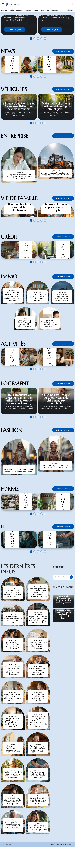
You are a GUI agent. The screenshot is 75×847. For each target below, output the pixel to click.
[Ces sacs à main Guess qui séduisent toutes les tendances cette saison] (19, 457)
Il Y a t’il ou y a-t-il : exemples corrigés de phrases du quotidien (38, 828)
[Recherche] (66, 4)
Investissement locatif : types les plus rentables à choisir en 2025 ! (25, 323)
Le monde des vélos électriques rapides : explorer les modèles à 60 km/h (63, 614)
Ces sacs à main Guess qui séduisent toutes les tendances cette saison (19, 470)
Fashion (11, 430)
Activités (13, 343)
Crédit (9, 236)
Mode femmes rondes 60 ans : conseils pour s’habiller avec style (56, 466)
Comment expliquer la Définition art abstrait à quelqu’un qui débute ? (12, 697)
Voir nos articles (63, 51)
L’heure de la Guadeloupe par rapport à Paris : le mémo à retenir (13, 749)
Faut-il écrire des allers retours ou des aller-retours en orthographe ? (12, 801)
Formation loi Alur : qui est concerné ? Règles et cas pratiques (37, 297)
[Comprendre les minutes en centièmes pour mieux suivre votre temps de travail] (19, 165)
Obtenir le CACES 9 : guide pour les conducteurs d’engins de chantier (56, 174)
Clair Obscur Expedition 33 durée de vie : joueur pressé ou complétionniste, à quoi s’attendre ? (38, 618)
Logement (15, 383)
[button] (30, 38)
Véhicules (14, 89)
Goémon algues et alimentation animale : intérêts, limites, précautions (13, 619)
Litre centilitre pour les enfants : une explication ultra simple (56, 205)
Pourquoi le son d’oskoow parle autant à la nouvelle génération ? (12, 593)
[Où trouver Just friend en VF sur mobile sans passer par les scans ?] (56, 357)
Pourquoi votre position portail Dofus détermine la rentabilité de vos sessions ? (13, 722)
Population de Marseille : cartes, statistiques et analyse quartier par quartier (12, 296)
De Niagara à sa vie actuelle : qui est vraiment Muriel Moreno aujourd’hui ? (13, 826)
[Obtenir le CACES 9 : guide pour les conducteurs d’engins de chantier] (56, 161)
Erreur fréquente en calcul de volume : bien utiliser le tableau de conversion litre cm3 (19, 399)
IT (3, 526)
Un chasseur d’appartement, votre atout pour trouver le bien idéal (62, 297)
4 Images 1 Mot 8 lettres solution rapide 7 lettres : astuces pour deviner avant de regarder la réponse (38, 721)
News (8, 51)
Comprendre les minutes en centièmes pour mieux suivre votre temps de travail (19, 177)
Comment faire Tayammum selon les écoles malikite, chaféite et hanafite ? (63, 600)
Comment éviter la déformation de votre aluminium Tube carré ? (38, 775)
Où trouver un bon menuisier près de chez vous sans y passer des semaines (38, 749)
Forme (10, 488)
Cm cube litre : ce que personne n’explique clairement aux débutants (56, 399)
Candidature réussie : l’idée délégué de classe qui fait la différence (19, 204)
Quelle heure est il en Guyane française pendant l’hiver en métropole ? (13, 775)
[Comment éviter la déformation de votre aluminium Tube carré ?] (56, 539)
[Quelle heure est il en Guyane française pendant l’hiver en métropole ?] (56, 64)
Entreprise (14, 135)
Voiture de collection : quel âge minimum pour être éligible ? (56, 106)
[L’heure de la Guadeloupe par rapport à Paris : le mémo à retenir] (19, 64)
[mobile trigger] (3, 4)
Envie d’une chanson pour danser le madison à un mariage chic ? (38, 671)
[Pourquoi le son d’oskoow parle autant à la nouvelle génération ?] (19, 357)
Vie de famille (19, 198)
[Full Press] (13, 4)
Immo (9, 276)
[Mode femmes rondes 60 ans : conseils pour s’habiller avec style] (56, 453)
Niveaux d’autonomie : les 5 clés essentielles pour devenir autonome (19, 106)
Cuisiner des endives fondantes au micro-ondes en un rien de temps (38, 801)
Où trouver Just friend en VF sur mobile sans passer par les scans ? (13, 645)
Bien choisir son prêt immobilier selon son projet (49, 324)
